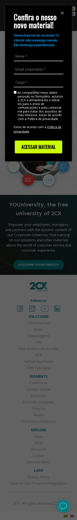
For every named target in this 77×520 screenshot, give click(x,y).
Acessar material (38, 146)
